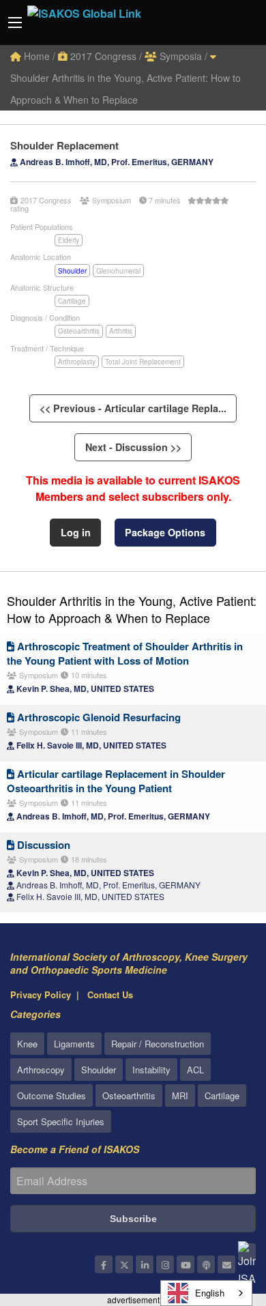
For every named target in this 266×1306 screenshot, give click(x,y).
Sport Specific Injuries (60, 1121)
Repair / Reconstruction (157, 1043)
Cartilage (72, 301)
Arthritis (120, 331)
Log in (76, 532)
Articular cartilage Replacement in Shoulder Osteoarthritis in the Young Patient (116, 781)
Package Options (165, 532)
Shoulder (72, 271)
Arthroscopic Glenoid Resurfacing (97, 717)
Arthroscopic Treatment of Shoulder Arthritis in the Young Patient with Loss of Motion (125, 653)
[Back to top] (222, 1221)
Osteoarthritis (79, 331)
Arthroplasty (76, 361)
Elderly (68, 240)
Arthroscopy (41, 1069)
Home (35, 56)
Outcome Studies (51, 1095)
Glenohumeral (118, 271)
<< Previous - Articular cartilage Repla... (133, 408)
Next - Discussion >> (133, 447)
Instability (151, 1069)
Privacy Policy (40, 994)
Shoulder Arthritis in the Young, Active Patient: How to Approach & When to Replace (125, 88)
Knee (27, 1043)
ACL (195, 1069)
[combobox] (206, 1293)
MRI (180, 1095)
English (209, 1292)
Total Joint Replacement (143, 361)
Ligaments (74, 1043)
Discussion (42, 844)
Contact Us (110, 994)
